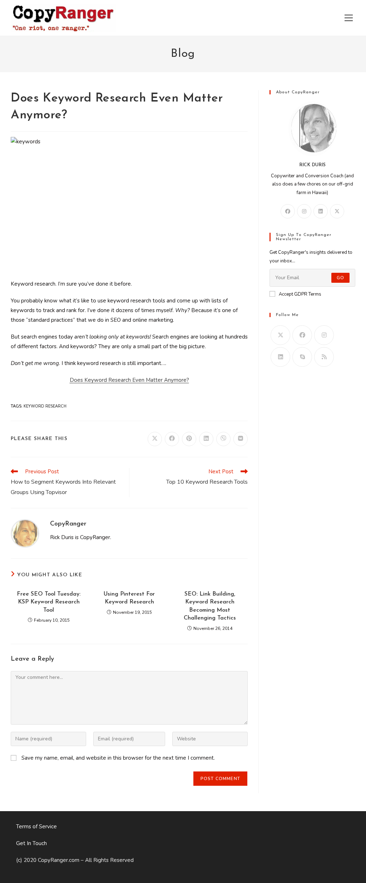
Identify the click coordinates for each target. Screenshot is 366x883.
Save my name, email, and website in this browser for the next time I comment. (118, 757)
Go (340, 278)
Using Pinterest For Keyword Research (129, 598)
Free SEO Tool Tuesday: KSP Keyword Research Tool (48, 602)
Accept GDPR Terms (300, 294)
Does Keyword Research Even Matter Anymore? (129, 380)
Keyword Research (45, 406)
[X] (337, 211)
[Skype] (302, 357)
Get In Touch (31, 843)
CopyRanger (68, 524)
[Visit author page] (25, 533)
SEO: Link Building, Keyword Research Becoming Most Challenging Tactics (210, 606)
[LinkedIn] (320, 211)
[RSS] (324, 357)
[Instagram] (304, 211)
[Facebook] (288, 211)
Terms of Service (36, 826)
